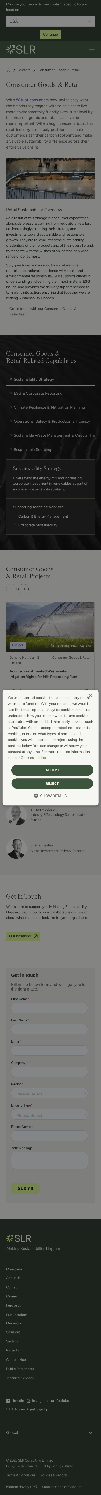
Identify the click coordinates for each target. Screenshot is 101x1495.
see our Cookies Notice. (27, 758)
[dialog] (51, 747)
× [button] (90, 696)
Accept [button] (52, 770)
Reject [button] (52, 783)
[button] (50, 796)
